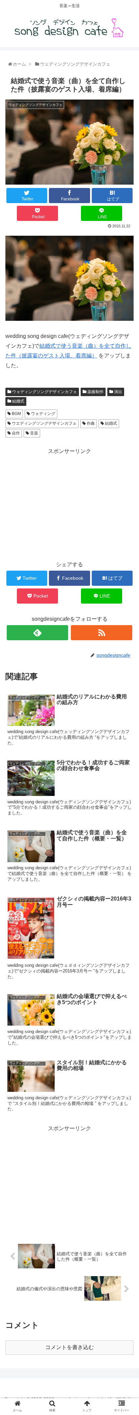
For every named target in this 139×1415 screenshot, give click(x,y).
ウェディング (42, 413)
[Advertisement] (69, 503)
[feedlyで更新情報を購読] (37, 632)
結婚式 (17, 401)
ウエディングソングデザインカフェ (44, 423)
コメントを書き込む (69, 1347)
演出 (117, 391)
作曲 (90, 423)
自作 (15, 433)
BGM (16, 413)
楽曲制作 (95, 391)
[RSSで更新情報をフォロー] (101, 632)
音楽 (33, 433)
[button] (126, 880)
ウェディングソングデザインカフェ (44, 391)
